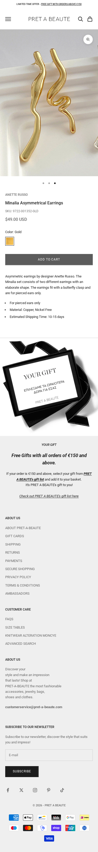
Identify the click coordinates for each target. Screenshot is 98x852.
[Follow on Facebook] (7, 790)
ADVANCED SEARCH (20, 644)
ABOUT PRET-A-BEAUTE (23, 528)
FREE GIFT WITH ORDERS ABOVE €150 (61, 4)
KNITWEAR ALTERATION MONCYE (30, 635)
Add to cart (49, 259)
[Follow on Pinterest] (48, 790)
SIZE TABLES (15, 627)
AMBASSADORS (17, 593)
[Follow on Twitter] (21, 790)
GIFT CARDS (14, 536)
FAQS (9, 619)
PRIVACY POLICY (18, 577)
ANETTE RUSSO (16, 195)
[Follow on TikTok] (62, 790)
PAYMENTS (13, 561)
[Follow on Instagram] (35, 790)
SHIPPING (13, 544)
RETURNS (12, 552)
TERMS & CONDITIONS (22, 585)
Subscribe (22, 771)
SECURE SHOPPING (20, 569)
